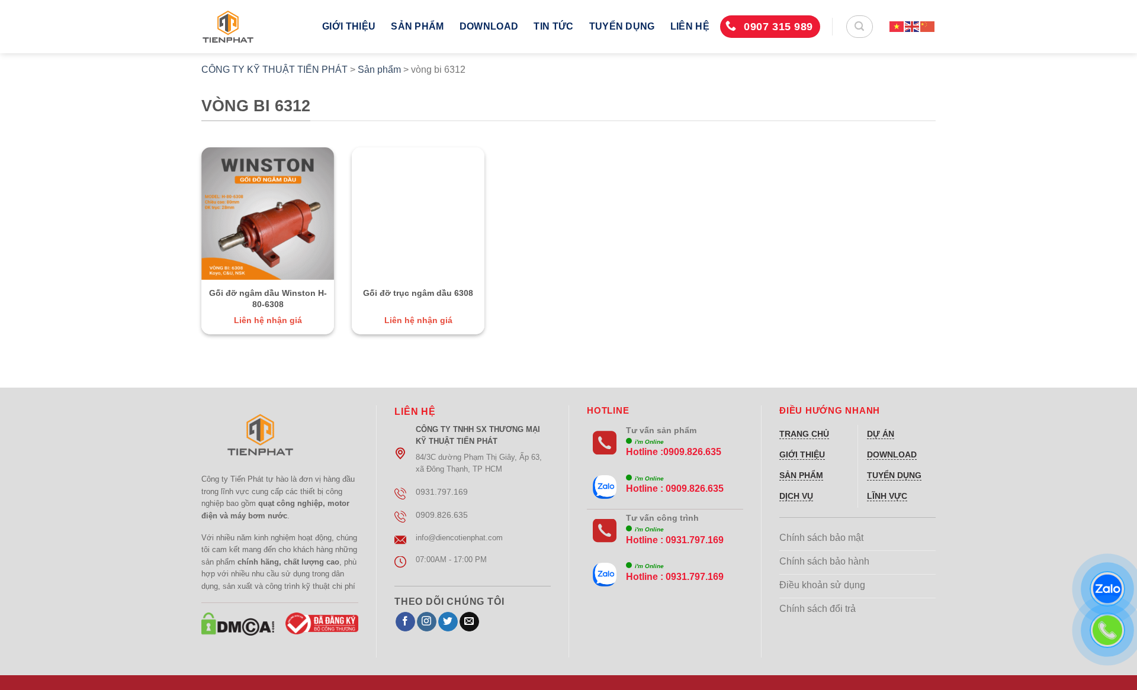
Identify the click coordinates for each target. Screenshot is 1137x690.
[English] (912, 26)
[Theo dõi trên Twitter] (448, 622)
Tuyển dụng (622, 26)
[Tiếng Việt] (897, 26)
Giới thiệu (348, 26)
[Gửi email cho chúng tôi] (469, 622)
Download (489, 26)
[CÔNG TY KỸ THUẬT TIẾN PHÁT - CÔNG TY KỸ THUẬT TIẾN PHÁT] (252, 26)
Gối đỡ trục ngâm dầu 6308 (418, 293)
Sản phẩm (417, 26)
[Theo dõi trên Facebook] (405, 622)
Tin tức (553, 26)
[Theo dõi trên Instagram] (426, 622)
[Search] (859, 26)
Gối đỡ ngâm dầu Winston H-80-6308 (268, 298)
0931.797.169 (695, 540)
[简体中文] (928, 26)
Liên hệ (689, 26)
